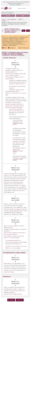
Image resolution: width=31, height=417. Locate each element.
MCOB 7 (4, 21)
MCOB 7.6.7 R (9, 93)
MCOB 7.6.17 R (18, 93)
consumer (12, 75)
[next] (28, 31)
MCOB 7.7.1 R (7, 237)
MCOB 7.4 (6, 287)
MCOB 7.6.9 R (10, 246)
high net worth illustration (15, 110)
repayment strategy (9, 271)
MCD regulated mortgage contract (14, 77)
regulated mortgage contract (12, 70)
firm (20, 97)
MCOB (20, 19)
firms (23, 210)
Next (19, 300)
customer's (24, 268)
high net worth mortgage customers (13, 182)
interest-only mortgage (10, 268)
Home (3, 19)
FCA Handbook (11, 19)
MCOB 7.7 (17, 185)
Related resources (23, 47)
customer (7, 78)
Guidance (12, 47)
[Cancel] (29, 35)
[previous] (23, 31)
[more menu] (29, 8)
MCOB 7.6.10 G (20, 246)
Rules (5, 47)
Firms (5, 173)
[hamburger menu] (2, 8)
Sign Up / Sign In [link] (22, 8)
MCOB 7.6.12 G (9, 248)
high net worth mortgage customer (14, 73)
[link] (8, 8)
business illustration (17, 109)
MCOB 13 (14, 212)
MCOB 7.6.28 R (11, 263)
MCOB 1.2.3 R (7, 175)
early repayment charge (19, 139)
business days (14, 99)
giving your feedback (15, 4)
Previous (12, 300)
